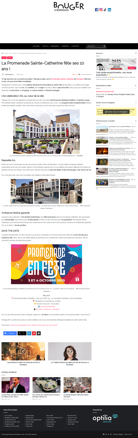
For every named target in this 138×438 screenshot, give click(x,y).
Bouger (28, 417)
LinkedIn (109, 9)
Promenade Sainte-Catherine (62, 79)
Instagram (101, 9)
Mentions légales (118, 434)
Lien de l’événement (47, 306)
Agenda (28, 415)
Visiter (27, 426)
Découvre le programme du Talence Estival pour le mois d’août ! (34, 325)
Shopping (8, 424)
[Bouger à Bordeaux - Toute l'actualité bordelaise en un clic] (69, 6)
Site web (39, 309)
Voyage (49, 426)
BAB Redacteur (9, 74)
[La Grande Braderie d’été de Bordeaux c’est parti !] (78, 385)
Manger (54, 46)
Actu (45, 46)
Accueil (36, 46)
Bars (48, 415)
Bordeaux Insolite (10, 417)
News (15, 53)
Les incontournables (32, 420)
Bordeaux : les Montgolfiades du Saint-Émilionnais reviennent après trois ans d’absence (119, 181)
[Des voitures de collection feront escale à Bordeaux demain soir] (47, 385)
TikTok (105, 9)
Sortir (65, 46)
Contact (75, 46)
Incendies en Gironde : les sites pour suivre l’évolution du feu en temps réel (119, 159)
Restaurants (71, 422)
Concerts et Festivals (53, 417)
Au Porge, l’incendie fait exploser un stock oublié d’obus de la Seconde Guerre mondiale (119, 170)
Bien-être (70, 415)
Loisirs (49, 420)
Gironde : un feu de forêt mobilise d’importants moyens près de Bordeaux (120, 138)
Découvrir (71, 417)
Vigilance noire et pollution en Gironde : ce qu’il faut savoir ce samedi (120, 149)
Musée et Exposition (11, 422)
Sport (69, 424)
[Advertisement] (69, 27)
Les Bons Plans (9, 420)
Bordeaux (80, 79)
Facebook (96, 9)
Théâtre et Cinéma (10, 426)
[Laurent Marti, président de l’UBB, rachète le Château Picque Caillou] (15, 385)
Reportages (50, 422)
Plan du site (127, 434)
